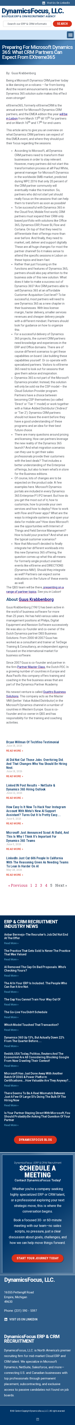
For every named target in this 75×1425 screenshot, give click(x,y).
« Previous (18, 885)
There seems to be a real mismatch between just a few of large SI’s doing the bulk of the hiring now (35, 1097)
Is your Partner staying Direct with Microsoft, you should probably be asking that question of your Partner (37, 1116)
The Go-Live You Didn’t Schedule (25, 1012)
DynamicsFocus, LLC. (33, 11)
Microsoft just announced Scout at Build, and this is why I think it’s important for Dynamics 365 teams (37, 836)
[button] (70, 34)
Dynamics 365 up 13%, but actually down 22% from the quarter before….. (34, 1039)
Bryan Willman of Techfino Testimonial (32, 742)
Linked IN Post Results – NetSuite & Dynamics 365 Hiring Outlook (30, 787)
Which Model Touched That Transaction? (31, 1024)
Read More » (14, 750)
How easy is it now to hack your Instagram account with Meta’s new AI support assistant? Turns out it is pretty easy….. (36, 811)
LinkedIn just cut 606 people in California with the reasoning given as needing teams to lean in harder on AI (37, 862)
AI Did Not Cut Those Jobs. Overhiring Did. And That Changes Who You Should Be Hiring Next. (36, 764)
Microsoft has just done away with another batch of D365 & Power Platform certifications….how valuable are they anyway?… (37, 1077)
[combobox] (27, 24)
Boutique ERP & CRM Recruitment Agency (28, 16)
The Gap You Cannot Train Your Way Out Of (32, 999)
